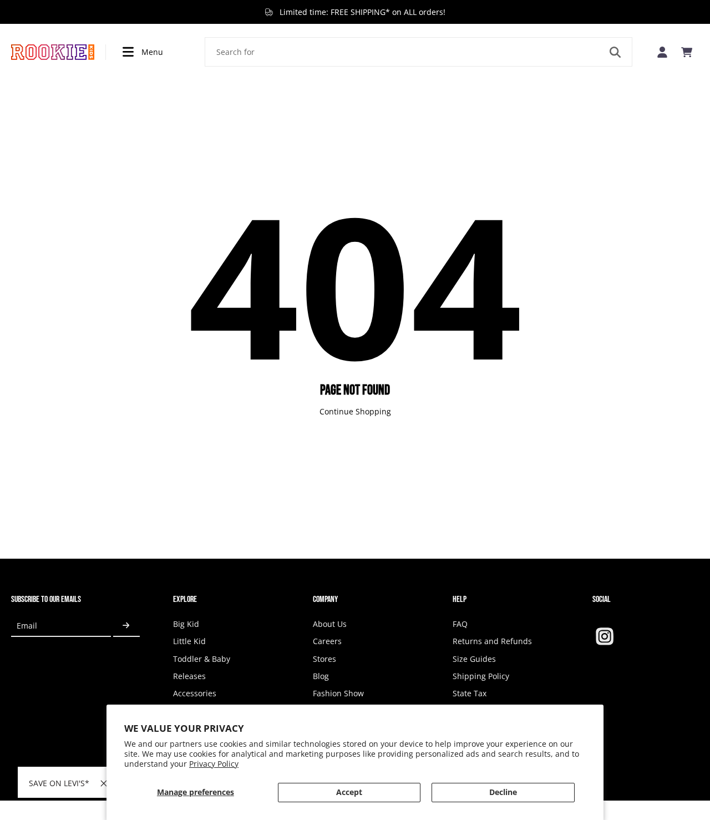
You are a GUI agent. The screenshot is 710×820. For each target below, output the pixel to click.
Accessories (194, 693)
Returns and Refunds (492, 641)
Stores (324, 659)
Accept (349, 792)
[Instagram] (604, 636)
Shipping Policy (481, 676)
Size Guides (474, 659)
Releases (189, 676)
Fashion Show (338, 693)
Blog (321, 676)
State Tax (469, 693)
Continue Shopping (355, 411)
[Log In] (662, 52)
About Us (330, 624)
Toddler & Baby (201, 659)
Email (27, 625)
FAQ (460, 624)
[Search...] (615, 52)
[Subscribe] (126, 625)
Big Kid (186, 624)
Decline (503, 792)
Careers (327, 641)
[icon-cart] (686, 52)
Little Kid (189, 641)
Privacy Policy (214, 763)
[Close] (103, 783)
